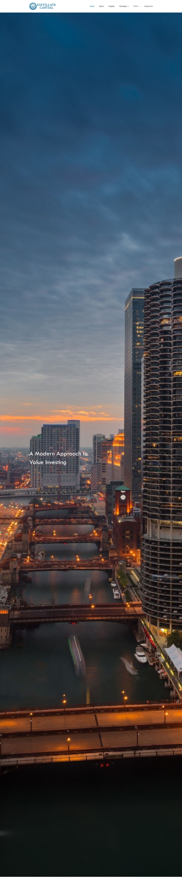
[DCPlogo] (42, 3)
